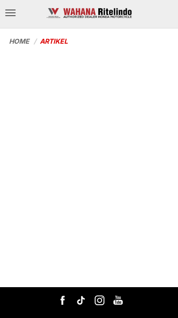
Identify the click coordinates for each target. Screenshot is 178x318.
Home (19, 41)
